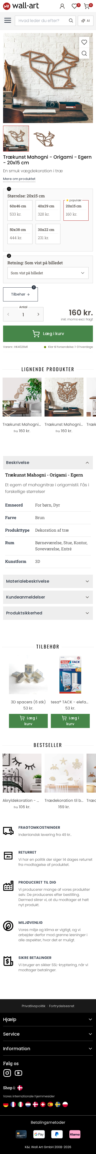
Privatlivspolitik (33, 1006)
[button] (48, 78)
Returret (27, 852)
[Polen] (65, 1104)
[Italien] (20, 1104)
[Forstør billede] (84, 53)
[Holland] (28, 1104)
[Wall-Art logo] (21, 6)
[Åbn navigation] (8, 20)
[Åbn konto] (62, 6)
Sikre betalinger (34, 957)
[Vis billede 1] (16, 138)
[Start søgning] (71, 21)
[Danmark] (35, 1104)
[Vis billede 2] (44, 138)
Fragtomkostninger (39, 827)
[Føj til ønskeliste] (84, 42)
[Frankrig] (13, 1104)
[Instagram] (7, 1073)
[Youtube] (18, 1073)
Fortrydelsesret (61, 1006)
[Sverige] (57, 1104)
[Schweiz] (43, 1104)
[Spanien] (50, 1104)
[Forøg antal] (38, 314)
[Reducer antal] (8, 314)
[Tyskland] (5, 1104)
